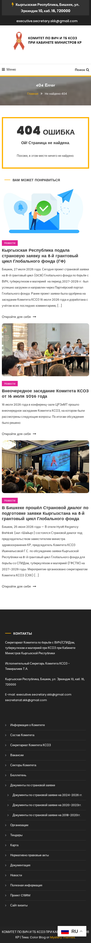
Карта (14, 845)
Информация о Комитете (27, 725)
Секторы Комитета (23, 765)
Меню (11, 69)
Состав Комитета (22, 735)
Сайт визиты (19, 905)
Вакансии (17, 755)
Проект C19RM (20, 895)
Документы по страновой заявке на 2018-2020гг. (47, 815)
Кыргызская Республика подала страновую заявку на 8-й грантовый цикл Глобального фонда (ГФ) (40, 256)
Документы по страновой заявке (32, 785)
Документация (20, 865)
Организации (19, 825)
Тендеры (16, 835)
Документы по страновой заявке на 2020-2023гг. (47, 805)
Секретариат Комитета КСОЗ (30, 745)
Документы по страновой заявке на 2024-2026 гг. (48, 795)
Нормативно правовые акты (29, 855)
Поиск (80, 69)
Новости (9, 243)
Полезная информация (26, 885)
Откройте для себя (17, 316)
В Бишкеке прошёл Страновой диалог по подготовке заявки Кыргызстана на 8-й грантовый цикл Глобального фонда (45, 513)
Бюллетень (18, 775)
